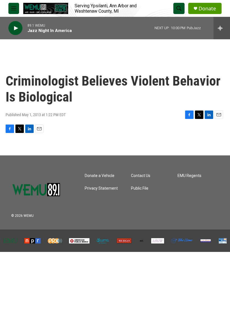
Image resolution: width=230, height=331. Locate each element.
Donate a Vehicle (99, 176)
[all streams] (221, 28)
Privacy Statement (101, 188)
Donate (207, 9)
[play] (15, 28)
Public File (139, 188)
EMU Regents (189, 176)
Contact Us (140, 176)
